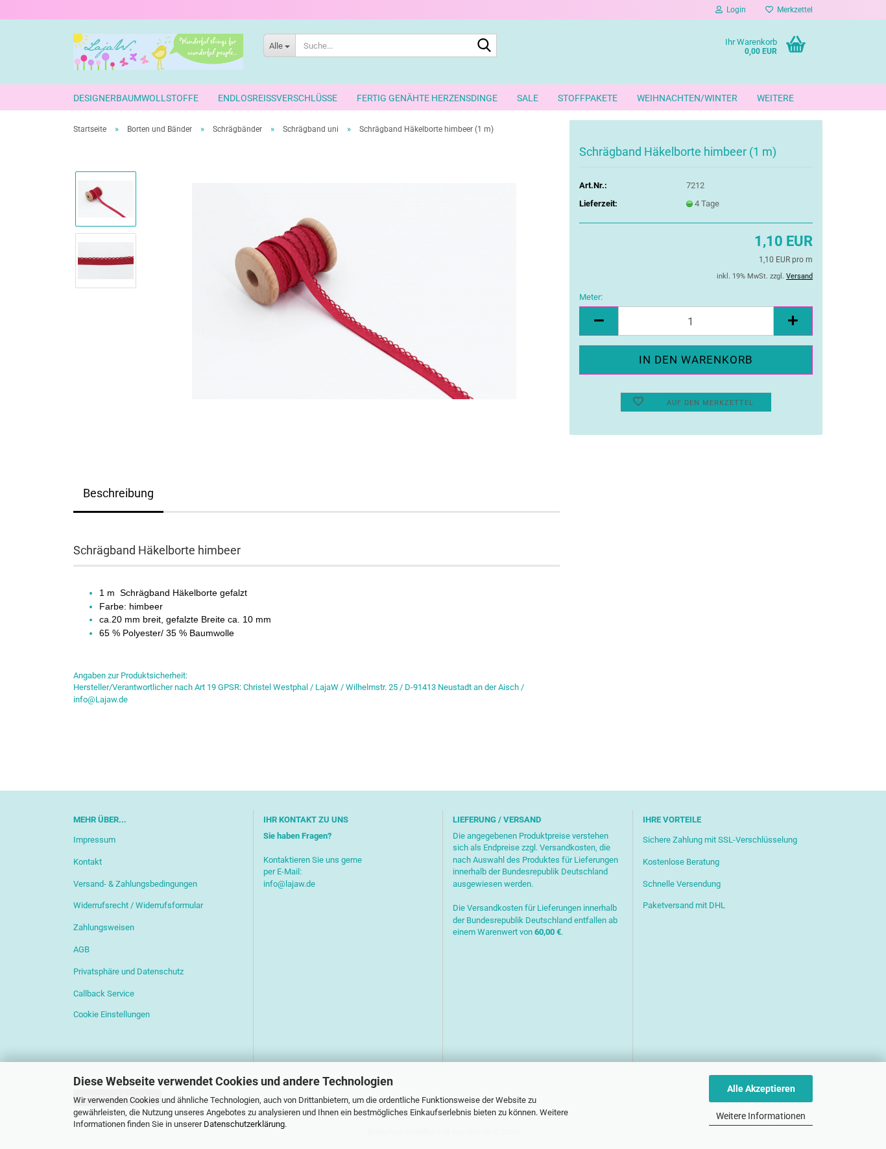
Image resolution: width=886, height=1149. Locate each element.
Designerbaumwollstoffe (135, 98)
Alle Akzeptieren (761, 1088)
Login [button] (734, 9)
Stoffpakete (587, 98)
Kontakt (87, 862)
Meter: (591, 297)
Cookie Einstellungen (111, 1014)
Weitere (775, 98)
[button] (598, 321)
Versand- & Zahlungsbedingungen (135, 884)
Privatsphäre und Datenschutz (128, 971)
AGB (81, 949)
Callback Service (103, 993)
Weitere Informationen (761, 1116)
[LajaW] (158, 51)
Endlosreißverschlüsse (277, 98)
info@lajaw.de (289, 884)
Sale (527, 98)
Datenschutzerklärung (244, 1124)
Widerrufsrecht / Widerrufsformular (138, 905)
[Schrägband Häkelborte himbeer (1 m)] (354, 290)
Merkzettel (793, 9)
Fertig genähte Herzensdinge (427, 98)
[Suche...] (484, 46)
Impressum (94, 840)
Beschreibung (118, 493)
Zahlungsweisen (103, 927)
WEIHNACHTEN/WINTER (687, 98)
